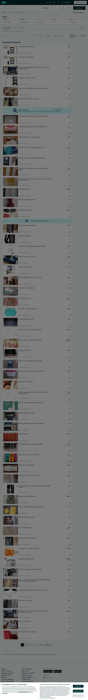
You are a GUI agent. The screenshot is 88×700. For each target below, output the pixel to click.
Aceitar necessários (78, 691)
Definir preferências (78, 695)
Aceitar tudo (78, 686)
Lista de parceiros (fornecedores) (47, 697)
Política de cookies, (23, 692)
